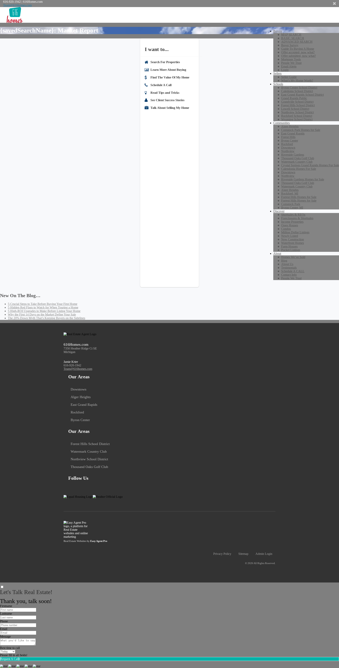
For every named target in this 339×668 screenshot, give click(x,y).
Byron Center (289, 140)
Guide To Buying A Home (297, 48)
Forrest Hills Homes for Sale (298, 197)
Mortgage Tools (291, 59)
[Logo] (169, 15)
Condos (286, 228)
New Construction (292, 239)
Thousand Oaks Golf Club (297, 158)
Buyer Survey (289, 45)
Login (285, 70)
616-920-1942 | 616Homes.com (23, 1)
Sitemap (243, 553)
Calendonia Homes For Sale (298, 168)
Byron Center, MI (292, 207)
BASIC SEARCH (292, 38)
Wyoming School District (297, 119)
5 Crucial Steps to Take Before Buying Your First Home (42, 304)
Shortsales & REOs (293, 214)
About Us (287, 264)
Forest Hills (288, 137)
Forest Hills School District (298, 105)
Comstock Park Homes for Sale (300, 130)
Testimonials (289, 267)
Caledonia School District (297, 91)
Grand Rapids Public (294, 98)
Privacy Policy (222, 553)
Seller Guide (289, 77)
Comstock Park (290, 204)
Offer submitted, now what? (298, 55)
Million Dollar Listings (295, 232)
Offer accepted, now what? (298, 52)
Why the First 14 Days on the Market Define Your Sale (42, 314)
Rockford (287, 144)
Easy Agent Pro (99, 541)
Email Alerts (288, 66)
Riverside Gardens (292, 154)
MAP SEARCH (291, 34)
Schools (278, 84)
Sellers (277, 73)
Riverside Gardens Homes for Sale (302, 179)
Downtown (288, 147)
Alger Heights (290, 126)
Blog (284, 260)
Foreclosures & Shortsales (297, 218)
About (277, 253)
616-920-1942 (72, 365)
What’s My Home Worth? (297, 80)
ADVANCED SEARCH (297, 41)
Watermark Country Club (297, 161)
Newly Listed (289, 236)
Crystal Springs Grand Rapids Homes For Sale (310, 165)
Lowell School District (295, 108)
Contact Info (289, 274)
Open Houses (289, 225)
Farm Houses (289, 246)
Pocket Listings (290, 250)
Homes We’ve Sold (293, 257)
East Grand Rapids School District (302, 94)
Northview (287, 151)
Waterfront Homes (292, 243)
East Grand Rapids (292, 133)
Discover (278, 211)
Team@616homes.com (17, 5)
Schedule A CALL (292, 271)
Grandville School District (297, 101)
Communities (281, 123)
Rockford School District (296, 115)
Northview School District (297, 112)
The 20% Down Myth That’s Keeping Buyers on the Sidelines (46, 318)
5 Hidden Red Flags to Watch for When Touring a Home (43, 307)
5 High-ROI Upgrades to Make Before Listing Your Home (44, 311)
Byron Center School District (299, 87)
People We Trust (291, 63)
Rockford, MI (289, 193)
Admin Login (263, 553)
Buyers (277, 31)
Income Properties (292, 221)
